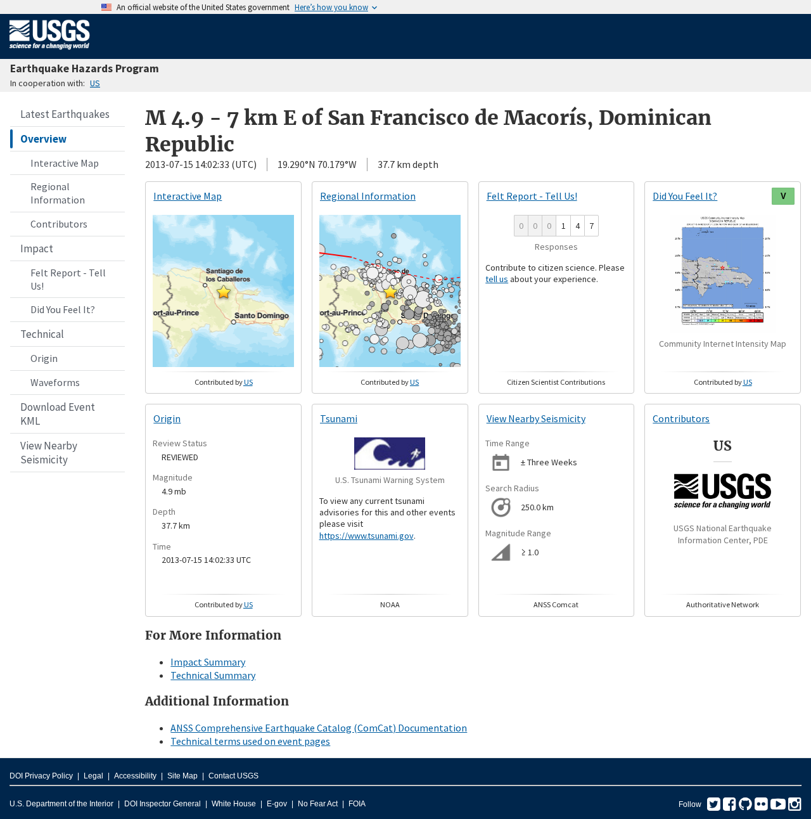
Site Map (182, 775)
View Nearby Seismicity (48, 453)
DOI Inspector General (162, 803)
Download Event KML (57, 414)
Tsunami (338, 418)
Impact (36, 248)
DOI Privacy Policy (41, 775)
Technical (42, 334)
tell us (496, 279)
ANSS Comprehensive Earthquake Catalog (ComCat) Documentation (318, 727)
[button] (223, 291)
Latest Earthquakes (65, 114)
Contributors (58, 223)
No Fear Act (318, 803)
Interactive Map (64, 163)
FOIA (357, 803)
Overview (43, 139)
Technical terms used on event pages (250, 741)
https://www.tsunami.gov (366, 535)
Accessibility (135, 775)
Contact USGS (233, 775)
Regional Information (57, 193)
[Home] (50, 52)
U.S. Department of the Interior (61, 803)
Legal (93, 775)
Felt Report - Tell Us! (68, 279)
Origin (44, 358)
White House (234, 803)
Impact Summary (207, 661)
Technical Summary (212, 675)
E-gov (277, 803)
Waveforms (55, 382)
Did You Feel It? (62, 309)
